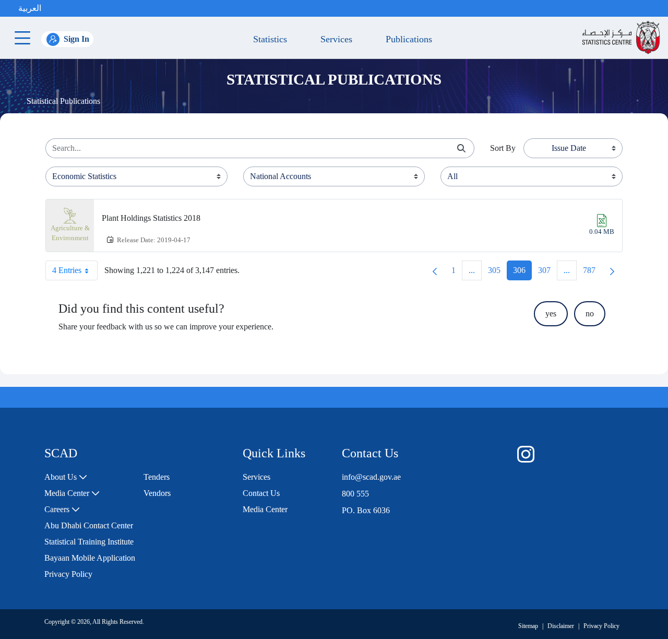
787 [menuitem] (592, 273)
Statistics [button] (267, 39)
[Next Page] (612, 270)
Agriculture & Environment (70, 233)
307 (547, 273)
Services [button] (333, 39)
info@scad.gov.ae (371, 476)
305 (497, 273)
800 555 (355, 493)
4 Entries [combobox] (66, 270)
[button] (52, 8)
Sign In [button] (76, 38)
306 (522, 273)
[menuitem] (65, 477)
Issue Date (569, 148)
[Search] (461, 148)
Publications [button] (406, 39)
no (590, 313)
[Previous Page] (434, 270)
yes (550, 313)
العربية (29, 8)
